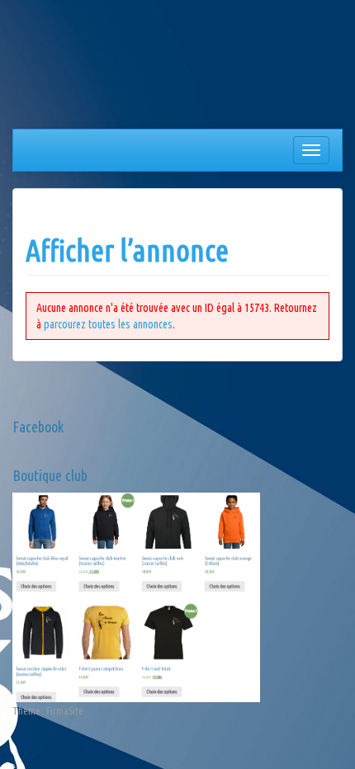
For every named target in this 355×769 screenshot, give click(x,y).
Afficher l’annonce (127, 250)
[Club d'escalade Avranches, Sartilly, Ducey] (74, 67)
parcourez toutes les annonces (108, 324)
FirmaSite (64, 710)
